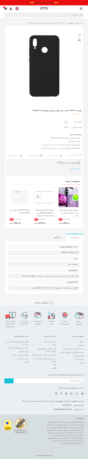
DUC (54, 345)
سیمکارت (80, 345)
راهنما (27, 362)
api (55, 365)
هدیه (82, 363)
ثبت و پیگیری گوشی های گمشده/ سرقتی (44, 360)
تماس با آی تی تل (22, 359)
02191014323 (67, 405)
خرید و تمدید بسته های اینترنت (73, 349)
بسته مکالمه (79, 359)
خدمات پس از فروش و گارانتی (18, 348)
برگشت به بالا (42, 302)
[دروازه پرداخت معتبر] (7, 425)
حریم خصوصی (24, 351)
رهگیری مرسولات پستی (20, 355)
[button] (7, 8)
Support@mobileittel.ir (62, 409)
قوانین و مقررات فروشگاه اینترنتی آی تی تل (17, 343)
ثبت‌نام (9, 381)
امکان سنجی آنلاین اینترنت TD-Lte (44, 355)
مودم (82, 342)
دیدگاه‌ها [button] (57, 237)
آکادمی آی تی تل (50, 342)
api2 (54, 368)
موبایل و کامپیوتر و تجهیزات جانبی (72, 352)
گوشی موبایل (79, 356)
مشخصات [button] (75, 237)
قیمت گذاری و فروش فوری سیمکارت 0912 (47, 350)
